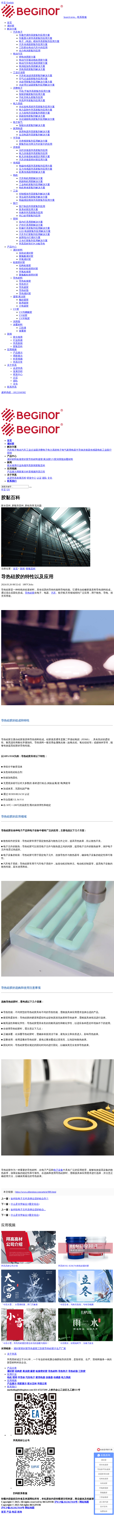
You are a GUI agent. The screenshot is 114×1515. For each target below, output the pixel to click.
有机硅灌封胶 (26, 253)
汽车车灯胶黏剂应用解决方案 (34, 234)
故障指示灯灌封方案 (29, 237)
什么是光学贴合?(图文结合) (25, 1204)
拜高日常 (18, 362)
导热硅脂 (23, 290)
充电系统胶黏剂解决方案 (32, 69)
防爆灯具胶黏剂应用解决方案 (34, 228)
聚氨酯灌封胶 (26, 256)
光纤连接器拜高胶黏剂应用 (33, 150)
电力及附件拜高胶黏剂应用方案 (35, 110)
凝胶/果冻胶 (19, 296)
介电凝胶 (23, 306)
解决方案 (12, 29)
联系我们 (12, 1386)
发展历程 (18, 371)
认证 (15, 377)
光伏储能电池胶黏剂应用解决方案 (37, 119)
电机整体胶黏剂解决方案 (32, 187)
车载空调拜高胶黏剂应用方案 (34, 35)
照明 (15, 218)
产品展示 (18, 352)
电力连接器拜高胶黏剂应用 (33, 153)
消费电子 (18, 88)
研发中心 (18, 374)
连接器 (16, 147)
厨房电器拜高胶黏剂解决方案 (34, 131)
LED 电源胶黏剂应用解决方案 (34, 231)
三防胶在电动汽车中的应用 (33, 47)
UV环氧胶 (24, 318)
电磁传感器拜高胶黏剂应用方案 (35, 166)
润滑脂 (16, 321)
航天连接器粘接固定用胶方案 (34, 156)
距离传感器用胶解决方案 (32, 172)
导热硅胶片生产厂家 (55, 1348)
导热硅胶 (29, 593)
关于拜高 (12, 365)
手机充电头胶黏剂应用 (31, 97)
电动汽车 (18, 53)
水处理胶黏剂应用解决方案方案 (35, 82)
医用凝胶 (23, 303)
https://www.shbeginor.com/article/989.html (35, 1192)
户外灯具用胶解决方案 (31, 225)
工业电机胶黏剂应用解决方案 (34, 184)
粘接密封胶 (19, 262)
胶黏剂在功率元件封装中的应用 (35, 144)
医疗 (15, 203)
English (10, 2)
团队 (15, 380)
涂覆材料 (18, 324)
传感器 (16, 162)
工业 (15, 190)
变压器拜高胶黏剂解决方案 (33, 197)
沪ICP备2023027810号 (66, 1502)
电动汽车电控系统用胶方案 (33, 63)
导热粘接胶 (25, 281)
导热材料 (18, 278)
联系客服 (82, 17)
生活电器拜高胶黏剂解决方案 (34, 134)
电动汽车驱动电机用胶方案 (33, 60)
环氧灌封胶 (25, 259)
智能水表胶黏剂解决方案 (32, 125)
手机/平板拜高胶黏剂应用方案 (34, 91)
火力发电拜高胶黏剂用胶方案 (34, 113)
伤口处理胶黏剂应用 (29, 215)
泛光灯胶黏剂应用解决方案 (33, 240)
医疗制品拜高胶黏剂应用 (32, 206)
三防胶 (41, 1348)
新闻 (9, 334)
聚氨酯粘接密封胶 (28, 275)
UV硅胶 (23, 315)
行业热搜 (18, 340)
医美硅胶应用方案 (28, 209)
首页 (9, 22)
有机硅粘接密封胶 (28, 268)
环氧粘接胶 (25, 271)
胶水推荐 (18, 337)
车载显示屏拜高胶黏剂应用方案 (35, 38)
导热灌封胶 (25, 293)
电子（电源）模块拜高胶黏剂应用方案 (39, 41)
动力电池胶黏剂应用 (29, 50)
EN (8, 489)
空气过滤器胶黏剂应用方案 (33, 78)
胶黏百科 (18, 346)
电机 (15, 175)
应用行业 (12, 1374)
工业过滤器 (19, 72)
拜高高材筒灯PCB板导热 (32, 243)
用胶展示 (18, 355)
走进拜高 (18, 368)
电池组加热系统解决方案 (32, 66)
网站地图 (84, 1502)
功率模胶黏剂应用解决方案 (33, 141)
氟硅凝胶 (23, 299)
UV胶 (16, 309)
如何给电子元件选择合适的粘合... (28, 1209)
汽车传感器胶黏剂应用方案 (33, 44)
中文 (3, 2)
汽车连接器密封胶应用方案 (33, 159)
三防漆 (22, 327)
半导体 (16, 138)
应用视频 (12, 349)
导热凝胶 (23, 287)
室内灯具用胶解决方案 (31, 222)
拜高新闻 (18, 343)
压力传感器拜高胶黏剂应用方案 (35, 169)
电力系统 (18, 103)
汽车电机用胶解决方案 (31, 178)
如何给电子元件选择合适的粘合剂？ (30, 1198)
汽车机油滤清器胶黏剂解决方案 (35, 75)
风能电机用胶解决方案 (31, 181)
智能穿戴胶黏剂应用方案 (32, 94)
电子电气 (18, 122)
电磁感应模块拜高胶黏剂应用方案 (37, 200)
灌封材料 (18, 250)
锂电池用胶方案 (27, 57)
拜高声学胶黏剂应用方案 (32, 100)
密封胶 (24, 1348)
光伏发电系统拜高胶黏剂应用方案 (37, 106)
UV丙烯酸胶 (25, 312)
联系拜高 (12, 387)
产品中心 (12, 247)
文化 (15, 383)
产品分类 (12, 1368)
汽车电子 (18, 32)
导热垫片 (23, 284)
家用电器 (18, 128)
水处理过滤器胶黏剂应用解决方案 (37, 85)
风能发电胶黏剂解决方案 (32, 116)
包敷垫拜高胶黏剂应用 (31, 212)
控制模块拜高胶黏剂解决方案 (34, 194)
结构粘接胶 (25, 265)
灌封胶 (10, 25)
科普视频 (18, 359)
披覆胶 (22, 331)
